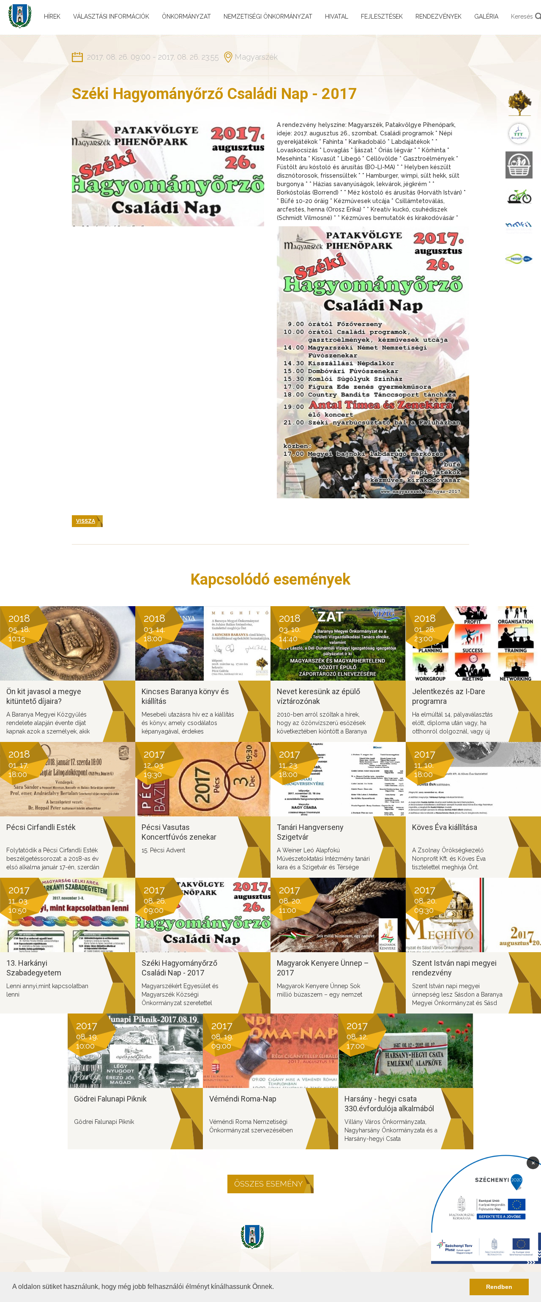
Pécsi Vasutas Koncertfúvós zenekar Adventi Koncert (179, 837)
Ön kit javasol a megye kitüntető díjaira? (43, 696)
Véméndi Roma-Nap (242, 1098)
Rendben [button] (499, 1286)
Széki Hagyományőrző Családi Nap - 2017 (179, 968)
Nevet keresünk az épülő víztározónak (318, 696)
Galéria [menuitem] (486, 16)
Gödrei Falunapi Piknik (110, 1098)
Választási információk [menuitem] (111, 16)
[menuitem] (519, 102)
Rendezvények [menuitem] (438, 16)
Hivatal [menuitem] (336, 16)
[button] (277, 1287)
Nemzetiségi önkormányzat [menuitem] (268, 16)
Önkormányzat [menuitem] (186, 16)
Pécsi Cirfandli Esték (41, 827)
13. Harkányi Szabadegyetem (33, 968)
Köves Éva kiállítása (444, 827)
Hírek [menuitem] (52, 16)
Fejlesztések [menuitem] (382, 16)
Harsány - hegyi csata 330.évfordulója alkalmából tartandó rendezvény (389, 1108)
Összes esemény (268, 1183)
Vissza (85, 521)
